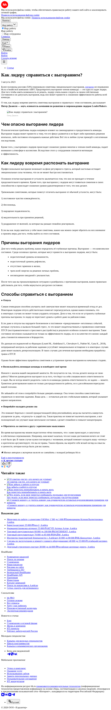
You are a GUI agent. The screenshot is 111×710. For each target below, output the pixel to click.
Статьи (10, 68)
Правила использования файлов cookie (51, 17)
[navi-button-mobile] (4, 62)
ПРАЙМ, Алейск (60, 534)
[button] (4, 53)
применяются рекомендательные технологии (58, 686)
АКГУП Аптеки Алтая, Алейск (61, 528)
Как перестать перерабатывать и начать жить (29, 492)
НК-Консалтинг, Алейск (88, 538)
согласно (89, 87)
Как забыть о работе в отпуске (22, 487)
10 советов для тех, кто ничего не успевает (28, 482)
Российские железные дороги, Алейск (76, 547)
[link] (6, 46)
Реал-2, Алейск (40, 525)
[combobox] (13, 701)
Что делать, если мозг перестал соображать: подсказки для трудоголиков (42, 497)
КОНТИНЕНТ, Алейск (64, 531)
